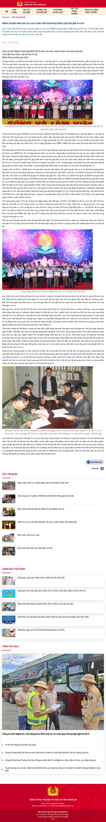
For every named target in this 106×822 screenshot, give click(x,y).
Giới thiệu (14, 11)
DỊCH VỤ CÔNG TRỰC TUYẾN (92, 11)
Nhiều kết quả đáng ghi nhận (15, 57)
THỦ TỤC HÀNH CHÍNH (74, 11)
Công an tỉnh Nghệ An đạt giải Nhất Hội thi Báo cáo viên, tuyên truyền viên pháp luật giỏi (42, 51)
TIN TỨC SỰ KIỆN (26, 11)
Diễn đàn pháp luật (18, 17)
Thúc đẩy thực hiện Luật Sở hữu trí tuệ (19, 54)
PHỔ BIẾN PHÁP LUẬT (58, 11)
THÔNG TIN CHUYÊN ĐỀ (41, 11)
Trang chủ (5, 17)
